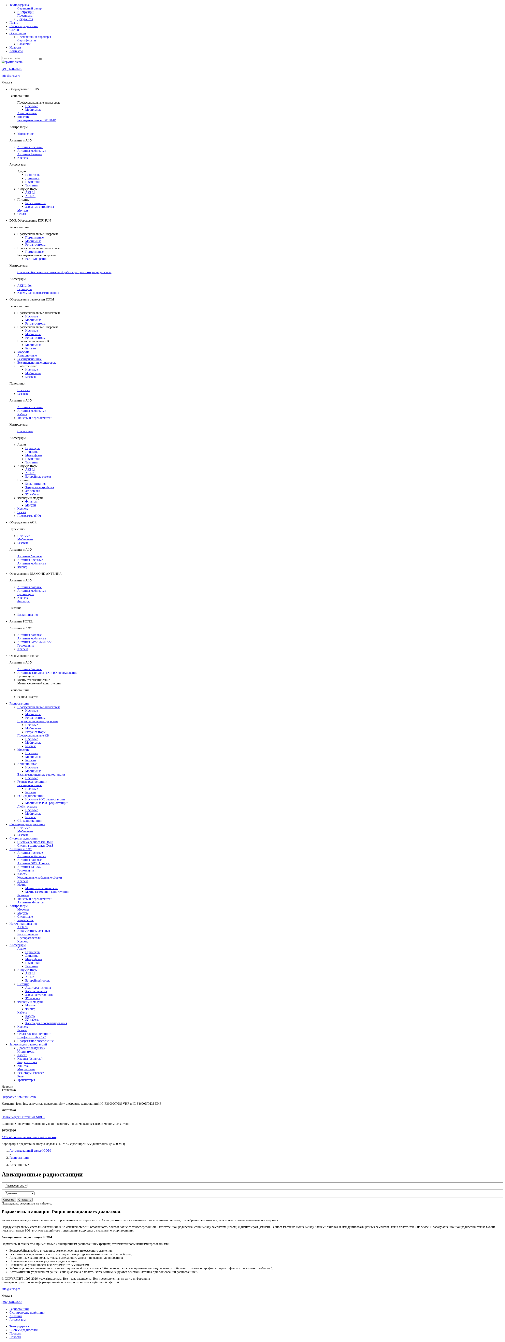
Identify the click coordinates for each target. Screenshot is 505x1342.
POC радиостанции (30, 795)
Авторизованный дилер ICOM (30, 1150)
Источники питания (23, 923)
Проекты (15, 1333)
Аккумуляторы (27, 969)
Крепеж (22, 157)
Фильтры (31, 501)
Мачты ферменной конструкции (47, 891)
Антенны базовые (29, 556)
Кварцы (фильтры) (29, 1058)
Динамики (32, 178)
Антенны (15, 1316)
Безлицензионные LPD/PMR (36, 120)
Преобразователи (29, 938)
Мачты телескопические (41, 888)
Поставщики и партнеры (34, 36)
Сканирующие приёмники (27, 1312)
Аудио (21, 948)
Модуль (22, 913)
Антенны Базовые (29, 154)
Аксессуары (17, 945)
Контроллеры (18, 906)
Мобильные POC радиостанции (46, 803)
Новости (15, 47)
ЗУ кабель (32, 494)
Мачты (21, 884)
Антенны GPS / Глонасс (33, 863)
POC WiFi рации (36, 258)
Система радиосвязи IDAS (35, 845)
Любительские (27, 806)
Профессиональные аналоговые (38, 707)
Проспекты (25, 15)
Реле (20, 1076)
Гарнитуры (32, 174)
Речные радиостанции (32, 781)
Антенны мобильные (31, 150)
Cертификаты (26, 40)
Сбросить (8, 1199)
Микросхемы (26, 1069)
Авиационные (27, 113)
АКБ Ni (30, 196)
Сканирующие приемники (27, 824)
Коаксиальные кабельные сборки (39, 877)
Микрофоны (33, 455)
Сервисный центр (29, 8)
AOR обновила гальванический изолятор (29, 1137)
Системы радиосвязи (23, 26)
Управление (25, 133)
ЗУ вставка (32, 490)
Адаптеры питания (38, 987)
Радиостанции (19, 703)
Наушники (32, 181)
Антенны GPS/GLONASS (34, 642)
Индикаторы (26, 1051)
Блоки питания (35, 203)
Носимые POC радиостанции (45, 799)
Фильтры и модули (30, 1001)
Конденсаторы (27, 1062)
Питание (23, 984)
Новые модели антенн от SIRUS (23, 1117)
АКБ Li (30, 192)
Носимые (31, 106)
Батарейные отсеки (38, 476)
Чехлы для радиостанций (34, 1033)
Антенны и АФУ (20, 849)
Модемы (23, 909)
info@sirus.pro (11, 75)
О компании (17, 33)
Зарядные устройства (39, 206)
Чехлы (21, 213)
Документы (25, 19)
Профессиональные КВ (33, 735)
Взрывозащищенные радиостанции (41, 774)
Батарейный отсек (37, 980)
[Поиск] (40, 59)
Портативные (34, 237)
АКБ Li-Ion (24, 285)
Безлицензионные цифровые (36, 362)
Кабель (22, 414)
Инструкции (25, 12)
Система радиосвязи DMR (35, 842)
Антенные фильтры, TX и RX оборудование (47, 672)
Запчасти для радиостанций (28, 1044)
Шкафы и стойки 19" (31, 1037)
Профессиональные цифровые (37, 721)
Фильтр (22, 567)
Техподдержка (19, 5)
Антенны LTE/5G (29, 866)
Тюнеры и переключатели (34, 417)
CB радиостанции (29, 820)
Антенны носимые (30, 147)
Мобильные (33, 109)
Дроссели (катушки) (31, 1048)
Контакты (16, 51)
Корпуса (23, 1065)
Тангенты (31, 185)
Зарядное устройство (39, 994)
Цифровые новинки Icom (19, 1097)
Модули (22, 210)
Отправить (24, 1199)
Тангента (31, 966)
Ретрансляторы (35, 244)
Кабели (22, 1055)
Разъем (22, 1030)
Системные (25, 431)
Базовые (30, 348)
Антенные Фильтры (30, 902)
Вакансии (24, 44)
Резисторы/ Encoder (30, 1072)
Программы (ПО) (29, 515)
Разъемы (23, 895)
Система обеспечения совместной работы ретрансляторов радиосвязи (64, 272)
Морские (23, 116)
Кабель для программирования (38, 292)
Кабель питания (36, 991)
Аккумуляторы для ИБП (33, 930)
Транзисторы (26, 1080)
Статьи (14, 29)
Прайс (13, 22)
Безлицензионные (29, 359)
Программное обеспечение (35, 1041)
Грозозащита (25, 594)
